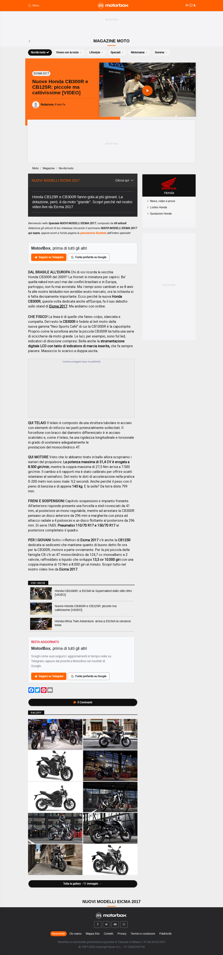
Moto (35, 168)
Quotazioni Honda (161, 213)
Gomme (159, 52)
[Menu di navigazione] (33, 5)
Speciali (115, 52)
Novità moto (38, 52)
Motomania (137, 52)
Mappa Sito (93, 933)
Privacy (121, 933)
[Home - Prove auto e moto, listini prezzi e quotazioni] (113, 5)
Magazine (49, 168)
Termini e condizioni (143, 933)
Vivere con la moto (67, 52)
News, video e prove (162, 201)
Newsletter (58, 933)
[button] (97, 924)
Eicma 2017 (58, 306)
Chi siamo (76, 933)
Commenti (85, 702)
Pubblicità (165, 933)
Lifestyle (94, 52)
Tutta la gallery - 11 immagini (81, 883)
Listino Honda (158, 207)
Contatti (108, 933)
